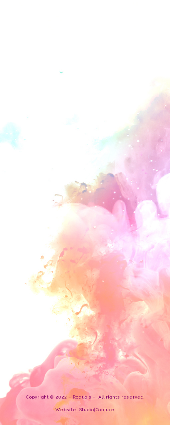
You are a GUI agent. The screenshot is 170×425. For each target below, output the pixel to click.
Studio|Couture (97, 409)
